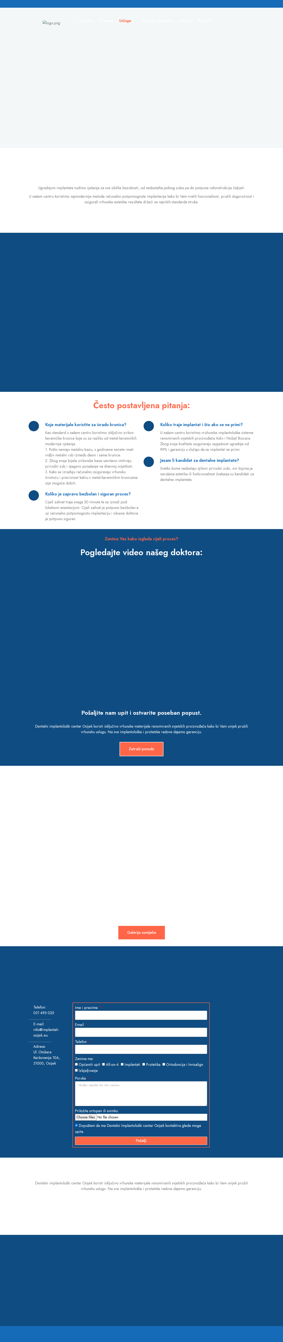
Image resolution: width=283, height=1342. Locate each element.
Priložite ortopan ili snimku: (97, 1111)
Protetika (153, 1064)
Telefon (81, 1041)
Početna (86, 20)
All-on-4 (112, 1064)
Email (80, 1024)
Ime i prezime (87, 1007)
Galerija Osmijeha (157, 20)
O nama (106, 20)
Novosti (185, 20)
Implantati (132, 1064)
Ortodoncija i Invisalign (184, 1064)
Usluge (125, 20)
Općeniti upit (89, 1064)
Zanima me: (84, 1058)
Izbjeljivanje (88, 1070)
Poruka (81, 1078)
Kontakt (204, 20)
